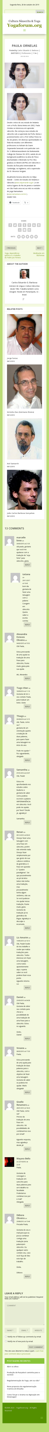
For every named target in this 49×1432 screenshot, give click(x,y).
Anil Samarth (13, 463)
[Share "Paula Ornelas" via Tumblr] (24, 225)
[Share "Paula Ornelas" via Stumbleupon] (19, 230)
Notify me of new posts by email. (20, 1341)
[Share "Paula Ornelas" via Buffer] (38, 225)
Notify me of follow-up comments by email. (24, 1336)
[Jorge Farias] (24, 334)
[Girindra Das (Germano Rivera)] (24, 386)
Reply (27, 565)
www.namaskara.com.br (16, 194)
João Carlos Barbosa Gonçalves (20, 513)
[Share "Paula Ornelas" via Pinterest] (29, 225)
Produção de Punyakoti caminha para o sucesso (23, 1373)
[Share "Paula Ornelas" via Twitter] (15, 225)
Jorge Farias (12, 358)
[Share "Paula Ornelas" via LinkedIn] (34, 225)
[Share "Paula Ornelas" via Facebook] (10, 225)
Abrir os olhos (12, 1366)
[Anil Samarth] (24, 439)
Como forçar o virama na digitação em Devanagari (23, 1396)
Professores (26, 53)
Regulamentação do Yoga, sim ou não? (23, 1380)
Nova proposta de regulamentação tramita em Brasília (21, 1387)
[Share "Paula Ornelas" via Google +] (19, 225)
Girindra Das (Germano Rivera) (20, 412)
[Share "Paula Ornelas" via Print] (29, 230)
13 (34, 53)
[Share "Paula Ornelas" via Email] (24, 230)
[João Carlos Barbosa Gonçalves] (24, 490)
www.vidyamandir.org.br (24, 182)
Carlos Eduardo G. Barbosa (27, 50)
